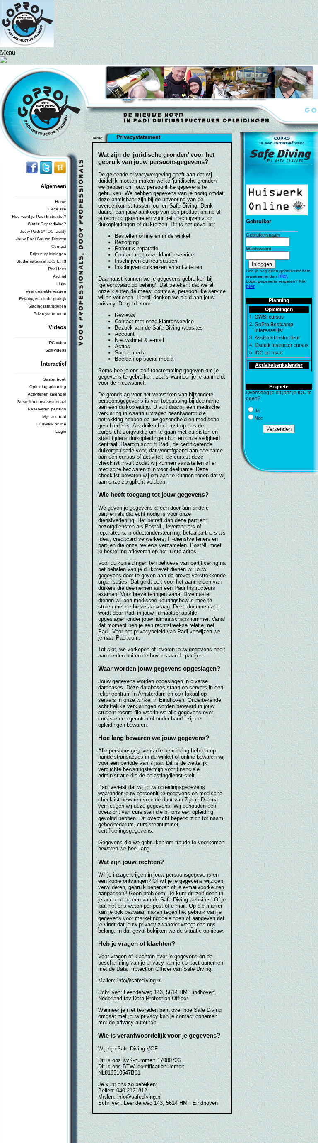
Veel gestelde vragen (46, 291)
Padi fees (57, 268)
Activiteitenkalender (279, 365)
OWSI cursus (269, 317)
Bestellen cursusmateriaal (41, 401)
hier (282, 276)
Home (60, 201)
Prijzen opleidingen (48, 254)
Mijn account (54, 416)
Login (60, 431)
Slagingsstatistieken (47, 306)
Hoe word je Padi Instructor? (39, 216)
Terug (97, 138)
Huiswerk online (51, 424)
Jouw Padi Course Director (41, 239)
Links (61, 283)
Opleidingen (279, 310)
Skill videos (55, 350)
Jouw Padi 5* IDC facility (43, 231)
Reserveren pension (47, 409)
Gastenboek (54, 379)
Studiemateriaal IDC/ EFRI (41, 261)
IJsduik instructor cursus (281, 345)
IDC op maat (269, 353)
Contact (58, 246)
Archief (59, 276)
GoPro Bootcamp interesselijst (274, 327)
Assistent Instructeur (277, 338)
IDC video (57, 342)
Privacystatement (50, 313)
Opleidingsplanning (47, 386)
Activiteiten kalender (47, 394)
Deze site (57, 209)
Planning (279, 300)
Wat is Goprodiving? (47, 224)
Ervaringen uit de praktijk (42, 298)
